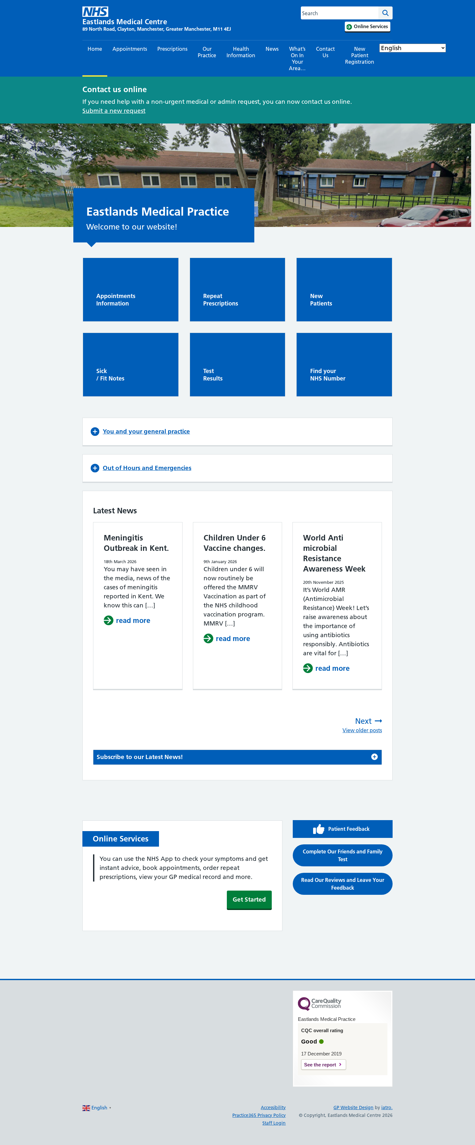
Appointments (129, 49)
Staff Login (274, 1123)
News (272, 49)
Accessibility (273, 1107)
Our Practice (207, 52)
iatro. (387, 1107)
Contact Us (325, 52)
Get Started (249, 899)
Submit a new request (113, 110)
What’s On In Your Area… (297, 58)
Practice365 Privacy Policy (259, 1115)
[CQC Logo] (319, 1009)
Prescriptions (172, 49)
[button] (237, 431)
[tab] (237, 757)
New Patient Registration (359, 55)
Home (95, 49)
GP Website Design (353, 1107)
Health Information (241, 52)
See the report (320, 1064)
